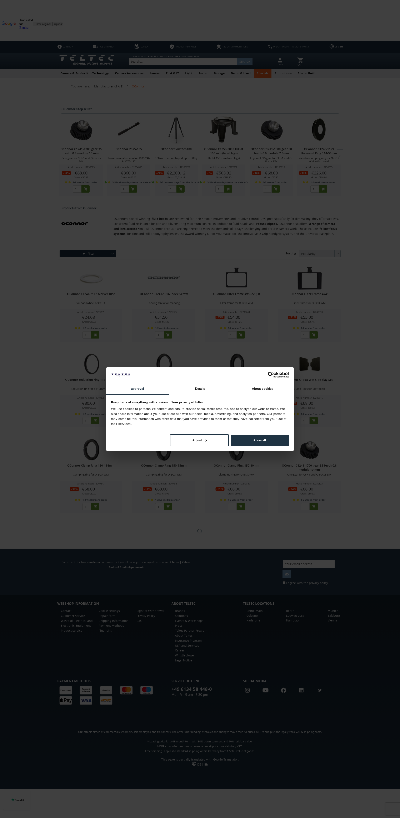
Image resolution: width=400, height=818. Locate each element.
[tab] (137, 389)
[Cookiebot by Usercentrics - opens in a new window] (271, 375)
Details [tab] (200, 388)
